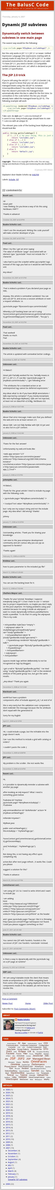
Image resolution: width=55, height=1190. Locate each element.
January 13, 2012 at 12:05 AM (14, 967)
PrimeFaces (39, 1067)
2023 (8, 1101)
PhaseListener (10, 1066)
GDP (5, 972)
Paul (5, 243)
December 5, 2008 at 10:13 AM (15, 687)
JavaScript (38, 1056)
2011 (8, 1136)
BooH (5, 195)
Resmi (6, 773)
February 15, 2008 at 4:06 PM (14, 556)
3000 (8, 1089)
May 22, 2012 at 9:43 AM (12, 994)
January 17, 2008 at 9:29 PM (13, 522)
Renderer (25, 1068)
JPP (4, 726)
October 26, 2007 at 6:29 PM (14, 220)
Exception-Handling (43, 1051)
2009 (8, 1142)
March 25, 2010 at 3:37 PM (13, 880)
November (12, 1153)
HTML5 (8, 1056)
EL (34, 1052)
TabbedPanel (30, 1073)
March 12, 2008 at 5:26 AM (13, 572)
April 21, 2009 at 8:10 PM (12, 721)
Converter (12, 1047)
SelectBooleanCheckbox (38, 1068)
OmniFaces (39, 1061)
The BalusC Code (27, 4)
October (11, 1156)
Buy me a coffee (21, 1032)
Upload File (42, 1075)
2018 (8, 1116)
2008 (8, 1145)
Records (17, 1068)
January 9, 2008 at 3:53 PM (13, 475)
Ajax (24, 1043)
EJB (29, 1051)
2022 (8, 1104)
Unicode (32, 1075)
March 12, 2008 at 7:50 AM (13, 588)
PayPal (40, 1032)
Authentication (32, 1043)
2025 (8, 1095)
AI (19, 1043)
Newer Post (7, 1003)
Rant (11, 1068)
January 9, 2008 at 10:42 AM (13, 433)
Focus (31, 1054)
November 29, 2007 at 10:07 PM (15, 343)
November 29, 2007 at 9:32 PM (14, 322)
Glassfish (38, 1054)
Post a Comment (9, 999)
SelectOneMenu (11, 1071)
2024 (8, 1098)
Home (28, 1003)
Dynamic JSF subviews (17, 1179)
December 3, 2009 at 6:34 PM (14, 769)
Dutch (9, 1051)
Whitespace (38, 1079)
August (11, 1162)
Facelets (10, 1053)
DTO (46, 1049)
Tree (16, 1075)
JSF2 (21, 1058)
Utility (14, 1077)
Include (12, 179)
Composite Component (28, 1045)
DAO (45, 1047)
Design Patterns (23, 1049)
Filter (25, 1053)
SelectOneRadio (24, 1071)
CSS (18, 1047)
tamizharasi (9, 885)
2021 (8, 1107)
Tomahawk (45, 1073)
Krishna (6, 561)
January (11, 1177)
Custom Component (34, 1047)
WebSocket (24, 1079)
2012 (8, 1133)
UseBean (7, 1077)
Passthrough (26, 1064)
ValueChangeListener (37, 1077)
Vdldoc (48, 1077)
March (10, 1171)
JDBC (47, 1056)
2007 (8, 1148)
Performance (38, 1064)
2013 (8, 1130)
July (9, 1165)
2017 (8, 1119)
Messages (11, 1062)
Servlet (35, 1070)
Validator (22, 1077)
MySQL (26, 1062)
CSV (23, 1047)
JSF (17, 179)
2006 (8, 1184)
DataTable (11, 1049)
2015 (8, 1124)
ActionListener (11, 1043)
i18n (13, 1056)
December (12, 1150)
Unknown (7, 364)
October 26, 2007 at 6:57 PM (14, 238)
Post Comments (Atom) (24, 1009)
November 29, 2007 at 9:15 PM (14, 278)
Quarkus (48, 1066)
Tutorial (23, 1075)
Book (40, 1043)
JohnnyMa (8, 479)
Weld (31, 1079)
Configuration (44, 1045)
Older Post (48, 1003)
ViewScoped (12, 1079)
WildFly (46, 1079)
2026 (8, 1092)
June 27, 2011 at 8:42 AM (12, 948)
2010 (8, 1139)
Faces (18, 1054)
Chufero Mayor (10, 593)
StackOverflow (17, 1073)
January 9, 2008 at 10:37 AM (13, 407)
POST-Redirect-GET (25, 1067)
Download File (36, 1049)
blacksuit (7, 691)
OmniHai (15, 1064)
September (13, 1159)
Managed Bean (41, 1058)
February (12, 1174)
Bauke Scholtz (10, 224)
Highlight (46, 1054)
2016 (8, 1121)
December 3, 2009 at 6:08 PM (14, 753)
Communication (12, 1045)
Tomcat (10, 1075)
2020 (8, 1110)
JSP (28, 1058)
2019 (8, 1113)
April (10, 1168)
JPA (6, 1059)
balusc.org (31, 1028)
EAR (15, 1051)
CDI (46, 1043)
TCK (37, 1073)
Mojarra (18, 1062)
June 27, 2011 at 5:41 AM (12, 930)
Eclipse (22, 1051)
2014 (8, 1127)
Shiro (42, 1071)
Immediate (20, 1056)
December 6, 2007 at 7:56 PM (14, 360)
